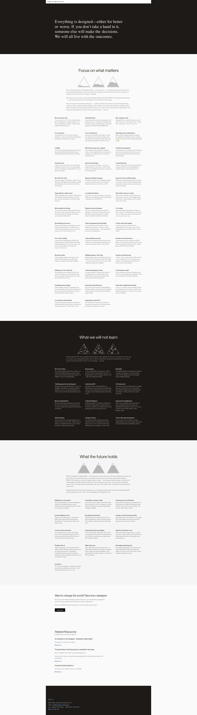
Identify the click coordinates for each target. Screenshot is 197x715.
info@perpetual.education (60, 705)
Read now (58, 645)
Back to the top (53, 709)
